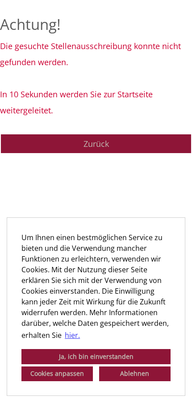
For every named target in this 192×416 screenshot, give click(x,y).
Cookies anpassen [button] (57, 373)
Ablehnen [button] (134, 373)
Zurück (96, 143)
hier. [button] (72, 335)
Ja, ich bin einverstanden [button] (96, 356)
